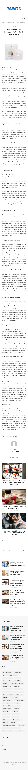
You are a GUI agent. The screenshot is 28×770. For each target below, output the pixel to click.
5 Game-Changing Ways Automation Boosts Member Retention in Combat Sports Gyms (14, 482)
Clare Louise (14, 451)
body (4, 675)
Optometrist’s (15, 714)
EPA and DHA (19, 694)
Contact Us (4, 745)
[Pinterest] (13, 436)
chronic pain (17, 680)
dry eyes (21, 691)
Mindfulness (15, 711)
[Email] (16, 436)
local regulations (7, 708)
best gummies (17, 672)
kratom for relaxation (8, 705)
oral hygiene (6, 716)
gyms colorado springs (19, 700)
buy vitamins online (7, 678)
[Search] (24, 18)
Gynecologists (6, 703)
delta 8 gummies (7, 689)
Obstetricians (6, 714)
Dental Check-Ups (18, 689)
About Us (4, 749)
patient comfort (6, 719)
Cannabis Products (7, 680)
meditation (16, 708)
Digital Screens (13, 691)
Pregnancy (5, 722)
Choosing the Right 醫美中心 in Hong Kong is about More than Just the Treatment (14, 532)
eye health (5, 697)
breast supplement (13, 675)
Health (14, 26)
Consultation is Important (17, 683)
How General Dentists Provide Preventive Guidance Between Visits (17, 563)
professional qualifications (9, 725)
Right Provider (21, 725)
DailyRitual (16, 686)
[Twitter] (10, 436)
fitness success (6, 700)
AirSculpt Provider (7, 672)
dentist (4, 691)
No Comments (19, 37)
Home (3, 22)
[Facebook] (8, 436)
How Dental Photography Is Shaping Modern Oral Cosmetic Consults (18, 572)
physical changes (17, 719)
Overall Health (15, 716)
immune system (16, 703)
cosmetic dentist (7, 686)
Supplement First (15, 728)
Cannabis (17, 678)
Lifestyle (18, 705)
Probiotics (13, 722)
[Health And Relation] (14, 8)
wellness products (20, 730)
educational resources (8, 694)
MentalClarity (6, 711)
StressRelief (5, 728)
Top (14, 767)
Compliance (5, 683)
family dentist (14, 697)
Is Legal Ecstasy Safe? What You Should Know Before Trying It (14, 507)
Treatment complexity (8, 730)
